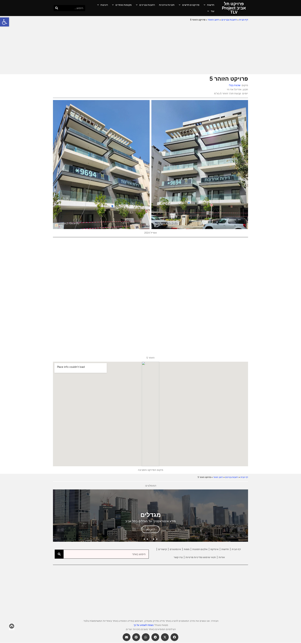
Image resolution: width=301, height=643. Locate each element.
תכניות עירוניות (167, 4)
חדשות (210, 4)
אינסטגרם (175, 549)
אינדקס (214, 549)
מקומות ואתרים (123, 4)
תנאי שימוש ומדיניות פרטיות (201, 557)
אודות (222, 557)
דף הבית (243, 19)
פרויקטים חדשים (190, 4)
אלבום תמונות (200, 549)
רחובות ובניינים (147, 4)
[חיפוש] (57, 8)
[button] (4, 21)
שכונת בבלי (234, 85)
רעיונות (104, 4)
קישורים (162, 549)
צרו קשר (178, 557)
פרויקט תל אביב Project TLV (234, 8)
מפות (187, 549)
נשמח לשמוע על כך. (143, 625)
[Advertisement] (150, 48)
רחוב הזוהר (213, 19)
